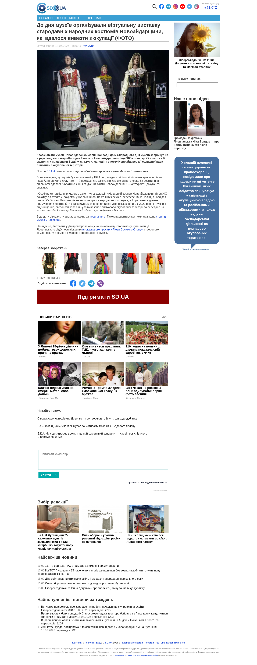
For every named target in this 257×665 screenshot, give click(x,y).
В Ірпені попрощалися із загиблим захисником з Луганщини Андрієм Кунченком (92, 620)
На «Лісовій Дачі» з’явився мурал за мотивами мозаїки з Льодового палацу (86, 426)
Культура (88, 45)
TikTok (177, 642)
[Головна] (51, 7)
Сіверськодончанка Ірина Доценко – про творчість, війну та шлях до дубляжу (87, 418)
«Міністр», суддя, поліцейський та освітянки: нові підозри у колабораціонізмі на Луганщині (99, 626)
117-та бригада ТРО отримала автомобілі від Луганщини (82, 565)
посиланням (97, 216)
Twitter (169, 642)
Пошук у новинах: (189, 78)
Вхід (98, 642)
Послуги (89, 642)
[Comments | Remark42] (103, 471)
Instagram (138, 642)
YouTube (160, 642)
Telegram (149, 642)
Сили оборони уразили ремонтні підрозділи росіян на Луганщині (87, 583)
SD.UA (51, 171)
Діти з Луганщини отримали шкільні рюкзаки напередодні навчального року (94, 578)
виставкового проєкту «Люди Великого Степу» (112, 229)
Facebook (126, 642)
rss (183, 642)
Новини (46, 18)
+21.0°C (210, 7)
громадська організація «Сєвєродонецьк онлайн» (136, 655)
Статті (61, 18)
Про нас (93, 18)
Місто (73, 18)
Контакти (77, 642)
